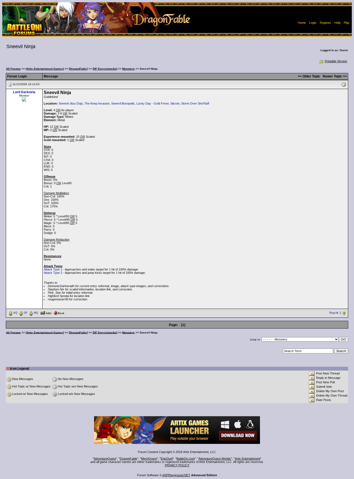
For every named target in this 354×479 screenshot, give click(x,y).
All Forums (13, 68)
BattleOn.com (185, 458)
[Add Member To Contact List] (46, 312)
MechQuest (149, 458)
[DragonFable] (78, 68)
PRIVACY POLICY (177, 465)
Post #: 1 (335, 312)
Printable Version (336, 61)
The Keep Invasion (97, 103)
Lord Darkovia (24, 92)
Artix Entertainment (247, 458)
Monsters (128, 68)
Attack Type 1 (53, 269)
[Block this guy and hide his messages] (58, 312)
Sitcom (174, 103)
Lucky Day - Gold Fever (152, 103)
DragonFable (128, 458)
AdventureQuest (105, 458)
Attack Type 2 (53, 272)
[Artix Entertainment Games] (45, 68)
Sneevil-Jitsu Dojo (71, 103)
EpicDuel (167, 458)
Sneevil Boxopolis (123, 103)
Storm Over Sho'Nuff (195, 103)
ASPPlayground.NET (176, 475)
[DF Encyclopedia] (105, 68)
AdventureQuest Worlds (215, 458)
